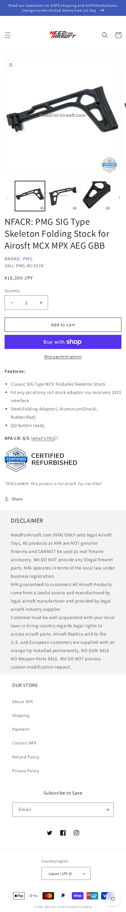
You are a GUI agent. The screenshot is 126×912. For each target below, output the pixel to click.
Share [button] (17, 499)
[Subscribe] (106, 810)
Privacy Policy (25, 770)
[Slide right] (119, 197)
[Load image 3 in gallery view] (96, 196)
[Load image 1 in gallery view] (30, 196)
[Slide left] (6, 197)
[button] (7, 35)
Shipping (21, 715)
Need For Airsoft (55, 906)
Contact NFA (24, 743)
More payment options (63, 356)
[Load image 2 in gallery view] (63, 196)
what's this (43, 438)
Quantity (12, 290)
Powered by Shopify (79, 906)
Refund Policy (25, 757)
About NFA (22, 701)
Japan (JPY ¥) (60, 873)
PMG (28, 258)
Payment (20, 729)
